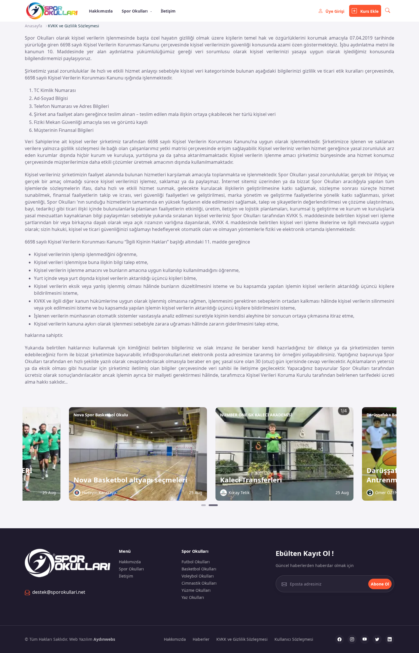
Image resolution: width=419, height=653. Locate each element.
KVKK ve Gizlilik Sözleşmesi (242, 639)
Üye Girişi (335, 11)
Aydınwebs (104, 639)
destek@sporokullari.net (58, 592)
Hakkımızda (101, 11)
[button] (387, 10)
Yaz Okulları (193, 597)
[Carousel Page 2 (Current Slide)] (213, 505)
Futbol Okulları (196, 561)
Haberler (201, 639)
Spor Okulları (135, 11)
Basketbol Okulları (199, 569)
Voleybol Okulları (198, 576)
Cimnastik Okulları (199, 583)
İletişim (168, 11)
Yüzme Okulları (196, 590)
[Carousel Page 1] (203, 505)
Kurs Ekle (369, 11)
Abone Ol (380, 584)
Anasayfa (33, 25)
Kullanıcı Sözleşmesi (293, 639)
